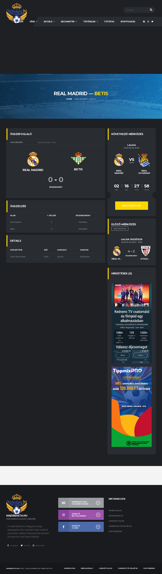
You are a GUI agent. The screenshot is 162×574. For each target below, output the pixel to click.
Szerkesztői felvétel (120, 526)
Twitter (26, 546)
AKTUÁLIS (48, 22)
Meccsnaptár (120, 229)
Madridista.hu (12, 568)
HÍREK (32, 22)
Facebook (13, 546)
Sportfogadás (128, 22)
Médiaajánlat (116, 516)
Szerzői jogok (116, 521)
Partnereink (115, 531)
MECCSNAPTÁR (68, 22)
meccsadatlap (131, 205)
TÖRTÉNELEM (89, 22)
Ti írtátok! (109, 22)
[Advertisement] (81, 50)
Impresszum (115, 510)
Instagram (39, 546)
